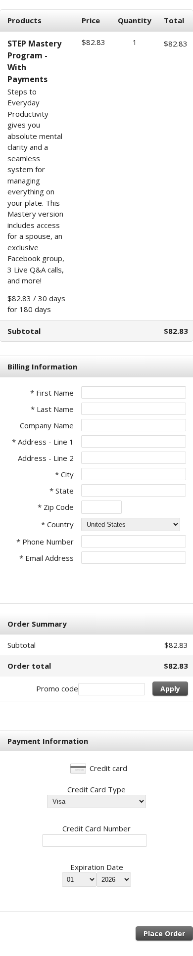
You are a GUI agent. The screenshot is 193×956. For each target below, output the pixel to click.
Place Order (164, 933)
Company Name (47, 425)
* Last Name (52, 409)
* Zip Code (56, 507)
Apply (170, 688)
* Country (57, 524)
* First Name (52, 393)
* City (64, 474)
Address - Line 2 (46, 458)
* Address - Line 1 (43, 442)
